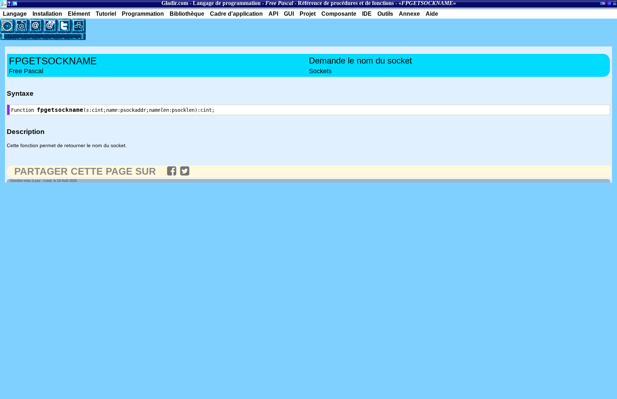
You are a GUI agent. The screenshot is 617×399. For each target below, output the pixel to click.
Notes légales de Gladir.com (8, 5)
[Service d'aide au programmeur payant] (50, 26)
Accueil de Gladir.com (3, 3)
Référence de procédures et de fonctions (346, 3)
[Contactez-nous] (36, 26)
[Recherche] (21, 26)
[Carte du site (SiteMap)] (78, 26)
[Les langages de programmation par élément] (7, 26)
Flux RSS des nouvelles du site (13, 5)
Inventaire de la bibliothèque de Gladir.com (608, 2)
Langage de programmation (227, 3)
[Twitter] (64, 26)
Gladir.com (174, 3)
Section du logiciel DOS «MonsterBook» (603, 5)
